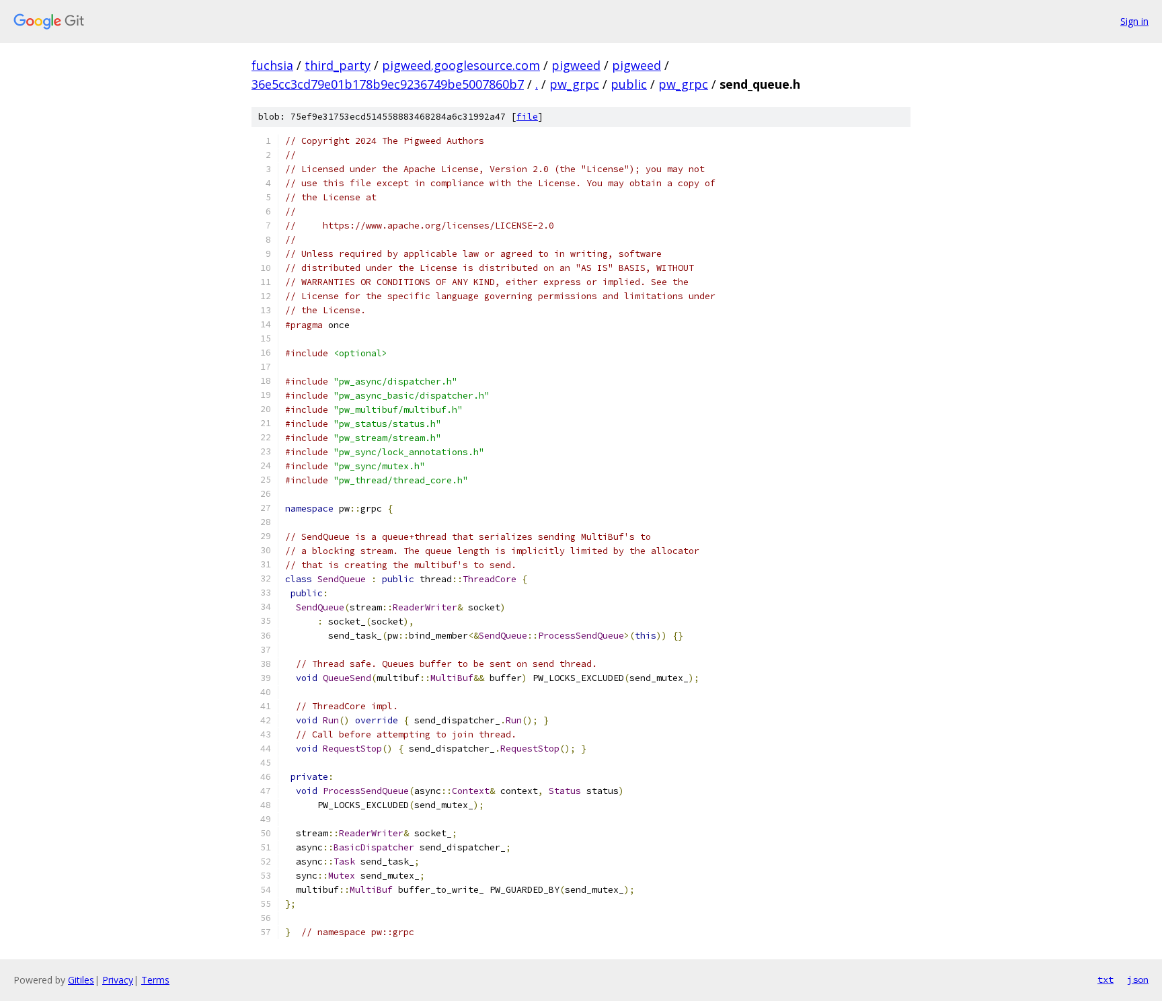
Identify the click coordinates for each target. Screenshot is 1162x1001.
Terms (155, 979)
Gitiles (81, 979)
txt (1105, 979)
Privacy (117, 979)
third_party (338, 65)
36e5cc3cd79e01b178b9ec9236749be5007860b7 (387, 84)
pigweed (576, 65)
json (1138, 979)
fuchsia (272, 65)
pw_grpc (574, 84)
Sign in (1134, 21)
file (527, 116)
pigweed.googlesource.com (461, 65)
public (629, 84)
